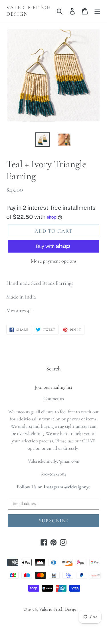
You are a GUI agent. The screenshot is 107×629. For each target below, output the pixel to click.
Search (53, 368)
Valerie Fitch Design (28, 10)
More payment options (53, 261)
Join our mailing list (53, 387)
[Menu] (97, 11)
